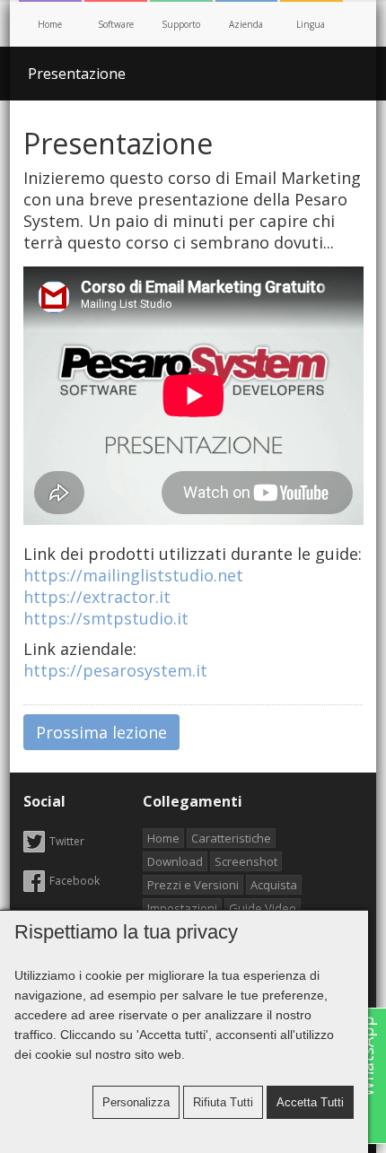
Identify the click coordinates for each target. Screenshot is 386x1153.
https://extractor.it (97, 596)
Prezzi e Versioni (193, 885)
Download (175, 861)
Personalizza (136, 1102)
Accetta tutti (310, 1102)
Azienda (246, 24)
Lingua (312, 24)
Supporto (181, 24)
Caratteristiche (231, 838)
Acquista (273, 885)
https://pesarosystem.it (115, 670)
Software (116, 24)
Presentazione (77, 73)
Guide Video (262, 908)
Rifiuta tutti (223, 1102)
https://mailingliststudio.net (133, 575)
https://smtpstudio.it (106, 618)
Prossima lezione (101, 732)
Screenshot (246, 861)
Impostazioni (182, 908)
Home (50, 24)
